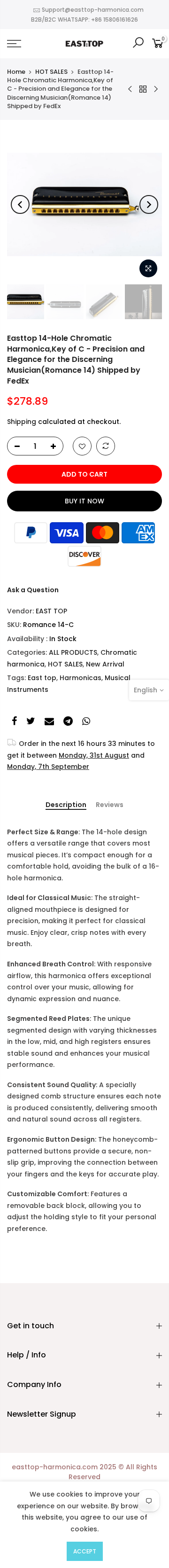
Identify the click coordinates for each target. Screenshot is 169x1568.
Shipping (21, 421)
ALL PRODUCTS (73, 652)
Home (16, 72)
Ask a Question (33, 590)
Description (66, 805)
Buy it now (84, 501)
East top (42, 677)
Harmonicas (80, 677)
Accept (84, 1551)
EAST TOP (51, 611)
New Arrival (105, 664)
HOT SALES (51, 72)
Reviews (109, 805)
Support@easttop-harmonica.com (93, 10)
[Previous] (20, 204)
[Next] (148, 204)
